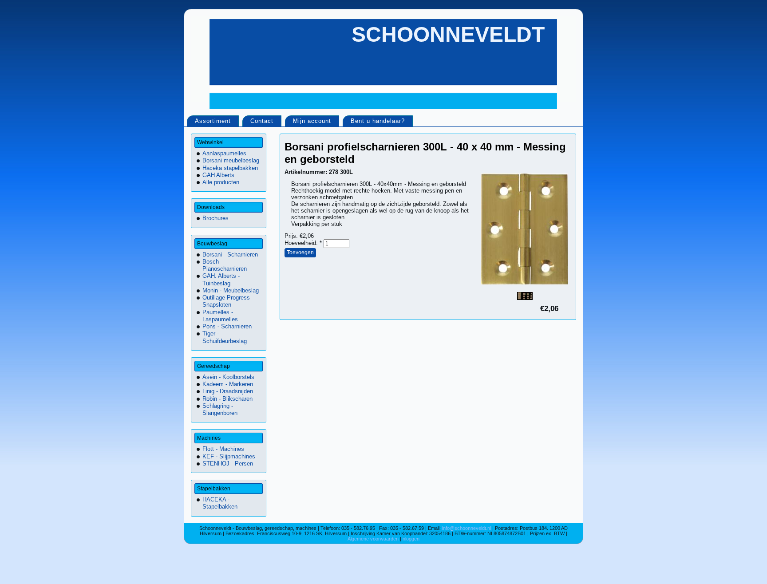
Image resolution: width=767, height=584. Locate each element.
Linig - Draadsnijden (227, 391)
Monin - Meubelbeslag (230, 290)
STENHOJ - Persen (227, 463)
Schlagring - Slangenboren (219, 409)
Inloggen (410, 538)
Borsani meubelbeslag (230, 160)
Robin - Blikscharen (227, 398)
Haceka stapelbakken (230, 168)
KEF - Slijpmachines (228, 456)
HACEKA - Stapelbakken (219, 503)
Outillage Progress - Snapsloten (227, 301)
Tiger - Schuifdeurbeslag (224, 337)
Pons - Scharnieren (227, 326)
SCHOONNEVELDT (448, 34)
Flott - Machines (223, 449)
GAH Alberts (218, 175)
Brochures (215, 218)
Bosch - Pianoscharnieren (224, 265)
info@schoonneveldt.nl (466, 528)
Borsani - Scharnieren (230, 254)
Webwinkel (210, 142)
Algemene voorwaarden (374, 538)
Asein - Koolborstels (228, 377)
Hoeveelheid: (303, 243)
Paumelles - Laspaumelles (220, 316)
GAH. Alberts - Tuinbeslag (221, 279)
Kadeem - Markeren (227, 384)
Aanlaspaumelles (224, 153)
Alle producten (220, 182)
